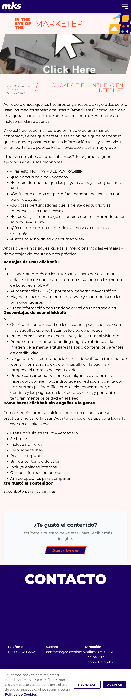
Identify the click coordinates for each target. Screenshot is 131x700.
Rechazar (87, 684)
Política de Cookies (21, 694)
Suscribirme (65, 550)
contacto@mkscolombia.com (71, 652)
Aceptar (114, 684)
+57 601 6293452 (21, 652)
